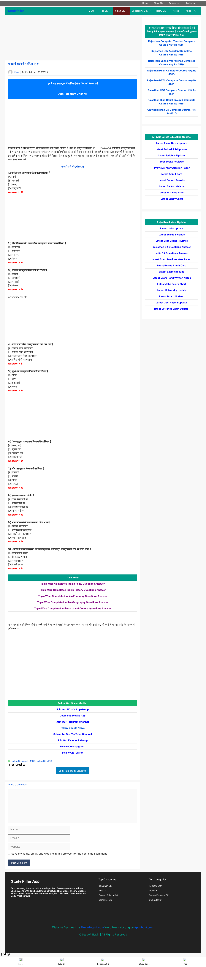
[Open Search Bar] (195, 11)
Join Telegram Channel (72, 93)
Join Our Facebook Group (72, 740)
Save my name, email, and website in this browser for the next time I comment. (59, 853)
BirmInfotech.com (92, 927)
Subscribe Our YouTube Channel (72, 734)
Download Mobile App (73, 715)
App (185, 964)
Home (145, 3)
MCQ (91, 10)
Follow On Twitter (72, 752)
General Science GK (108, 895)
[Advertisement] (72, 38)
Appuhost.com (143, 927)
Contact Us (174, 3)
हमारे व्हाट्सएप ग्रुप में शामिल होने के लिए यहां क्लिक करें (72, 83)
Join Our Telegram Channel (72, 721)
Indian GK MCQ (44, 761)
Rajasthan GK (105, 886)
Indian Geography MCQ (23, 761)
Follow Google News (73, 727)
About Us (158, 3)
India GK (102, 890)
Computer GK (105, 900)
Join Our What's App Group (72, 709)
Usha (16, 72)
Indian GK (119, 10)
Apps (188, 10)
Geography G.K (140, 10)
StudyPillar (16, 11)
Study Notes (144, 964)
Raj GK (104, 10)
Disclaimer (190, 3)
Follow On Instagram (72, 746)
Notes (176, 10)
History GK (160, 10)
